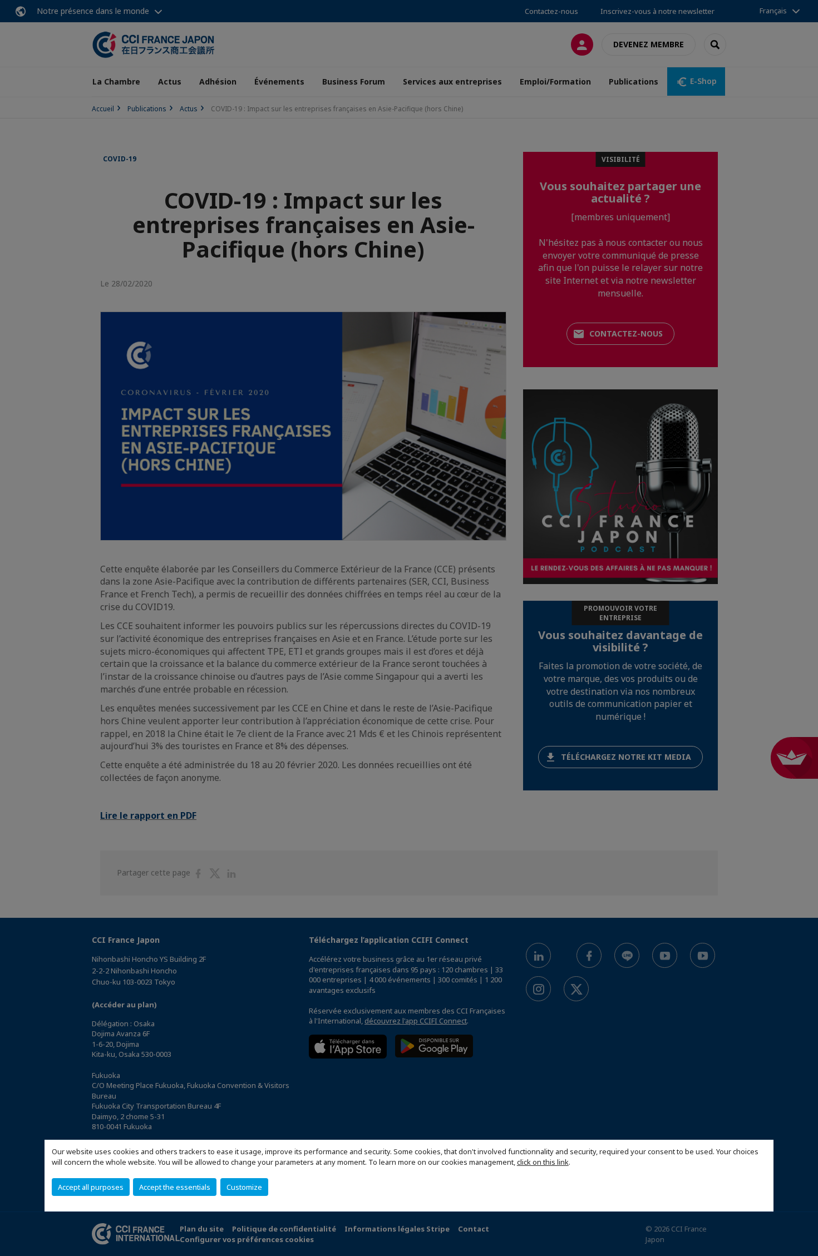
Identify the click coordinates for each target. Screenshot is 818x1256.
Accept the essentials (174, 1187)
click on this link (543, 1162)
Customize (244, 1187)
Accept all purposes (91, 1187)
